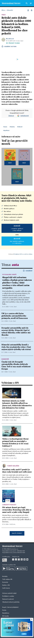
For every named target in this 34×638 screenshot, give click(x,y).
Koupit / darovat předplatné (10, 607)
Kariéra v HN (6, 585)
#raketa (12, 126)
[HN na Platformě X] (13, 559)
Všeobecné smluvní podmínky (10, 602)
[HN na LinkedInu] (22, 559)
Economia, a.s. (14, 549)
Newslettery (5, 613)
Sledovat (11, 115)
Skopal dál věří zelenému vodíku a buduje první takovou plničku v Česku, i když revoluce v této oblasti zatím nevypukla (17, 283)
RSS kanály (5, 616)
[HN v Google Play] (8, 568)
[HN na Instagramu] (19, 559)
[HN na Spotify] (24, 559)
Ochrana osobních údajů (9, 593)
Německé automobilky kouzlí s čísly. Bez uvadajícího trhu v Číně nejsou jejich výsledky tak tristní (16, 347)
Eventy (4, 610)
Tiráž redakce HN (7, 579)
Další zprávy (17, 533)
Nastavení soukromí (8, 599)
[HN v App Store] (21, 568)
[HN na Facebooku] (16, 559)
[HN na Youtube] (27, 559)
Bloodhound (10, 38)
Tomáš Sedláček (13, 466)
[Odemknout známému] (31, 10)
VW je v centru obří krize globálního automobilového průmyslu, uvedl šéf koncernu (15, 316)
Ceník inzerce (6, 588)
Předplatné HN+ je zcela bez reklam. (23, 254)
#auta (5, 126)
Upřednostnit (24, 115)
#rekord (19, 126)
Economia (5, 582)
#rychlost (6, 130)
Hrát (10, 163)
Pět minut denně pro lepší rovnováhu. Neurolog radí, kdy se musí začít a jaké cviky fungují (16, 510)
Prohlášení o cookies (8, 596)
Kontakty (4, 576)
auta (15, 264)
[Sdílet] (28, 10)
